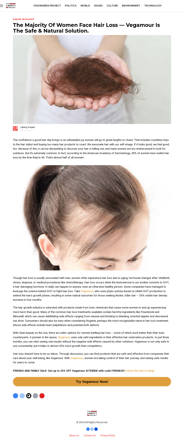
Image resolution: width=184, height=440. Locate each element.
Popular (17, 19)
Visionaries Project (47, 5)
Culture (112, 5)
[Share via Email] (35, 395)
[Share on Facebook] (15, 395)
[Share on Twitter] (22, 395)
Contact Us (90, 435)
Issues (98, 5)
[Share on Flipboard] (28, 395)
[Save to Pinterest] (42, 395)
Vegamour (87, 291)
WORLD (85, 5)
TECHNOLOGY (153, 5)
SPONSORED (28, 19)
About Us (74, 435)
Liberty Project (27, 127)
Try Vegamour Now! (92, 382)
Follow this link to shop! (140, 370)
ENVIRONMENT (131, 5)
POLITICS (70, 5)
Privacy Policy (107, 435)
